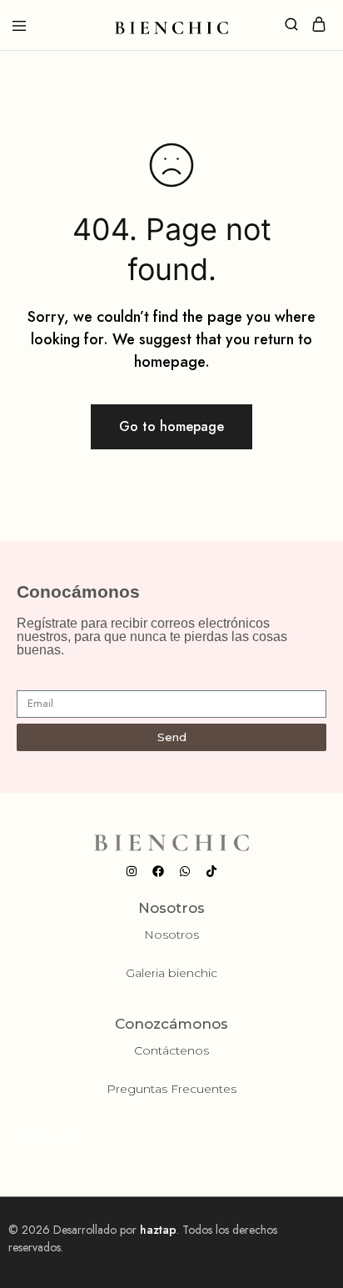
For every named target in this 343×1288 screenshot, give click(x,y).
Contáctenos (171, 1050)
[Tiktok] (211, 871)
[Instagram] (131, 871)
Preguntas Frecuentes (171, 1088)
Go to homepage (171, 426)
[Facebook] (158, 871)
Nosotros (171, 934)
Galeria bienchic (171, 972)
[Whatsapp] (185, 871)
